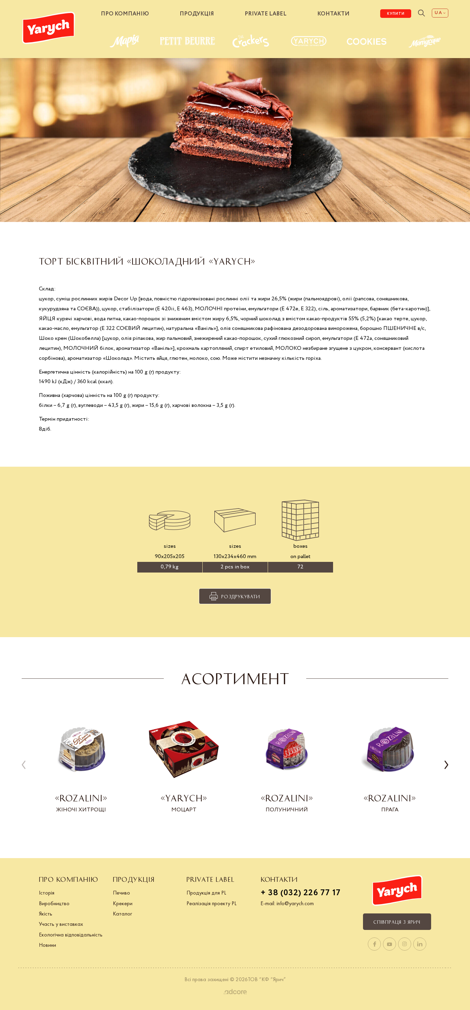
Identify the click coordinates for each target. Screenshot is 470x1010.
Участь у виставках (61, 924)
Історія (46, 892)
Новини (47, 944)
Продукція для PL (206, 892)
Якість (45, 913)
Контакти (333, 14)
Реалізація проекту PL (211, 903)
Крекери (122, 903)
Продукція (197, 14)
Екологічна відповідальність (71, 934)
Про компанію (125, 14)
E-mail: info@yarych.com (287, 903)
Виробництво (54, 903)
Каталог (122, 913)
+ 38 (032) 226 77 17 (300, 893)
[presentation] (23, 765)
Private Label (266, 14)
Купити (396, 13)
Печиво (121, 892)
